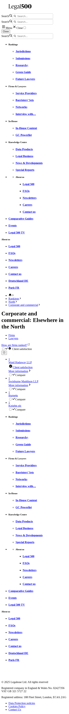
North (11, 301)
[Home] (34, 7)
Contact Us (14, 709)
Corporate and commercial (23, 304)
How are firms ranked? (14, 345)
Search (5, 16)
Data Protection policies (21, 703)
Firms (11, 335)
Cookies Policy (16, 706)
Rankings (13, 298)
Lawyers (13, 338)
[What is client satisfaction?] (4, 353)
